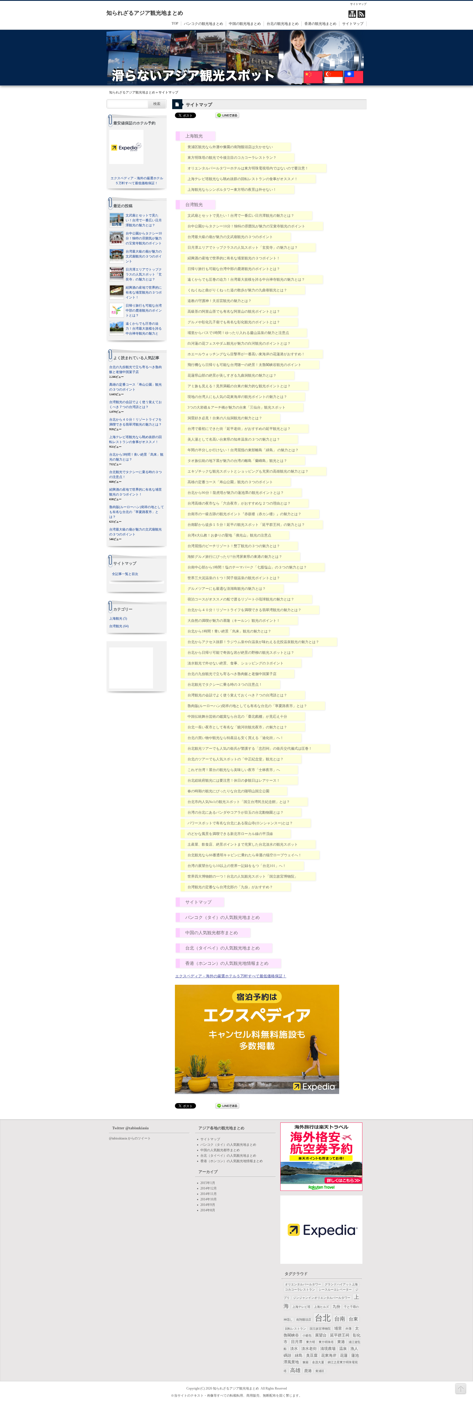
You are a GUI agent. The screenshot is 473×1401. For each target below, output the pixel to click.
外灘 (348, 1328)
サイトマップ (353, 24)
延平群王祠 (339, 1335)
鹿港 (308, 1371)
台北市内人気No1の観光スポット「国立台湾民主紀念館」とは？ (239, 802)
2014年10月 (208, 1199)
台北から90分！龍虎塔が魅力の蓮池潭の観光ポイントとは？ (236, 493)
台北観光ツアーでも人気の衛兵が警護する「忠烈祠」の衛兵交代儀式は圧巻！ (250, 748)
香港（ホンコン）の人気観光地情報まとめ (227, 963)
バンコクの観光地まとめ (203, 24)
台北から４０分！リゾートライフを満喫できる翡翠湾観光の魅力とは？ (244, 610)
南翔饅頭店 (303, 1319)
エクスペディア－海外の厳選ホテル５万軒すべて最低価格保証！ (230, 976)
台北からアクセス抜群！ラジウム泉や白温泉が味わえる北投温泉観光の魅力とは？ (253, 642)
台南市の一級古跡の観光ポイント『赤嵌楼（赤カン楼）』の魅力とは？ (244, 514)
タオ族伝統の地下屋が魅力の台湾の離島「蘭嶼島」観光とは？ (237, 461)
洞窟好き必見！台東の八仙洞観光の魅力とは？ (225, 418)
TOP (175, 23)
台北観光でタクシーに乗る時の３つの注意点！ (225, 684)
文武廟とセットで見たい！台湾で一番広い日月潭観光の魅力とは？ (241, 215)
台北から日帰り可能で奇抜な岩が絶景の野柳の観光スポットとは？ (241, 652)
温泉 (343, 1349)
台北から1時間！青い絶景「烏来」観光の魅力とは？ (229, 631)
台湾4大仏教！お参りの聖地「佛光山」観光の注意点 (229, 535)
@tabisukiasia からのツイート (130, 1138)
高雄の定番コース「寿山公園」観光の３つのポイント (230, 482)
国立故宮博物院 (320, 1328)
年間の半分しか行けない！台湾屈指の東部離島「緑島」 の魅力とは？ (243, 450)
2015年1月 (207, 1183)
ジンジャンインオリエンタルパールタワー (321, 1297)
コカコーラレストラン (300, 1289)
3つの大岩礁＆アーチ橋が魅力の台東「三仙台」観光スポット (236, 407)
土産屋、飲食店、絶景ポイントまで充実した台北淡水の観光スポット (243, 844)
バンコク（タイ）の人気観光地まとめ (222, 917)
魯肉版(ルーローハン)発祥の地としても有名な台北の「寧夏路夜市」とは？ (247, 706)
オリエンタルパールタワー (303, 1284)
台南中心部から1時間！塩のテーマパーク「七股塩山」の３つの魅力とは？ (247, 567)
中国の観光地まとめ (245, 24)
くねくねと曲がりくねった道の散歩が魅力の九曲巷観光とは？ (237, 290)
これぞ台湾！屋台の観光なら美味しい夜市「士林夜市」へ (234, 770)
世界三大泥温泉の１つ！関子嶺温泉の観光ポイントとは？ (234, 578)
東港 (341, 1342)
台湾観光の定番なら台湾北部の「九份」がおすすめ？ (230, 887)
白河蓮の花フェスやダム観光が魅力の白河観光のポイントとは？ (239, 343)
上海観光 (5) (118, 618)
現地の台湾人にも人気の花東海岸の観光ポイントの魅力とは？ (237, 397)
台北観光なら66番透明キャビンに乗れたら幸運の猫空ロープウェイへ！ (245, 855)
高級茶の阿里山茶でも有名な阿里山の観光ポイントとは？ (234, 311)
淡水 (294, 1349)
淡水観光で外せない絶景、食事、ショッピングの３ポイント (236, 663)
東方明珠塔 (326, 1342)
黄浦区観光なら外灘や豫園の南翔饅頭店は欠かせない (230, 147)
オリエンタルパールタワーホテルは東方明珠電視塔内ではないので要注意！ (248, 168)
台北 (323, 1318)
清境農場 (328, 1349)
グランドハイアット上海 (341, 1284)
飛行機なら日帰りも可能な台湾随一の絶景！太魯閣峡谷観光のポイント (244, 365)
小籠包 (307, 1335)
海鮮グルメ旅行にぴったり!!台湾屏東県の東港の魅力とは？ (235, 557)
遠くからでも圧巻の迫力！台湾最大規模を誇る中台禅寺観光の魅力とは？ (246, 279)
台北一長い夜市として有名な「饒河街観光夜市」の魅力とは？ (237, 727)
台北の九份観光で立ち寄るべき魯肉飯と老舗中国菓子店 (232, 674)
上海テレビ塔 (301, 1306)
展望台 (321, 1335)
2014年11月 (208, 1194)
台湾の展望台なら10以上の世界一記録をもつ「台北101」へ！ (237, 866)
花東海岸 (328, 1355)
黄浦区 (319, 1371)
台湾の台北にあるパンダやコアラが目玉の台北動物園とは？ (236, 812)
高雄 (295, 1370)
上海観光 (194, 136)
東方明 (310, 1342)
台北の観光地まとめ (283, 24)
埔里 (338, 1328)
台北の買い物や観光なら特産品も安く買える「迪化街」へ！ (236, 738)
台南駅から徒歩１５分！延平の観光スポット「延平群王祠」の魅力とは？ (246, 525)
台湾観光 (194, 204)
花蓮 (344, 1355)
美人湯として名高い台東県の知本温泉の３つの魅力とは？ (234, 439)
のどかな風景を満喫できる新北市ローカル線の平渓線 (230, 834)
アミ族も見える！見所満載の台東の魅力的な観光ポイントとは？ (239, 386)
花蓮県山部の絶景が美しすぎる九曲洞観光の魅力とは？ (232, 375)
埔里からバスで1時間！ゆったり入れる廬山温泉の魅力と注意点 (238, 333)
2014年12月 (208, 1188)
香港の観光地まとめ (320, 24)
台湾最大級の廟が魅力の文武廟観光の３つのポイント (230, 237)
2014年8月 (207, 1210)
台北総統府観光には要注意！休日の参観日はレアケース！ (234, 780)
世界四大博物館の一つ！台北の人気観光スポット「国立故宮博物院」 (243, 876)
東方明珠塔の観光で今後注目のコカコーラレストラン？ (232, 158)
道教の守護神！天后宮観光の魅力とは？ (220, 301)
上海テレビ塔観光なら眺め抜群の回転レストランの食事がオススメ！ (243, 179)
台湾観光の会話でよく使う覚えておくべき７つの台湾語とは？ (237, 695)
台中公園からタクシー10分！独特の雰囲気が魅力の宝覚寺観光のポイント (246, 226)
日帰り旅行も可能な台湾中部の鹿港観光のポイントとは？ (234, 269)
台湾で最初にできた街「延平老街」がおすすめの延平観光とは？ (239, 429)
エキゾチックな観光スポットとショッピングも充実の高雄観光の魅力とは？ (248, 471)
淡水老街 (309, 1349)
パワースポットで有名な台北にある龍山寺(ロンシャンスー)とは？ (240, 823)
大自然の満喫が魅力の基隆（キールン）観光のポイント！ (234, 621)
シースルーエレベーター (335, 1289)
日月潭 (296, 1342)
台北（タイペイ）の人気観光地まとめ (222, 948)
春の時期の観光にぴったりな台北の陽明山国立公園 (228, 791)
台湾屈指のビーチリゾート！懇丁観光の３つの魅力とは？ (234, 546)
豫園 (305, 1362)
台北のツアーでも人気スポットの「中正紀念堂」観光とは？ (236, 759)
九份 (336, 1307)
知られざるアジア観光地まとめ (144, 13)
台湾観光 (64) (119, 626)
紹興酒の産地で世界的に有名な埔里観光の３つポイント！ (234, 258)
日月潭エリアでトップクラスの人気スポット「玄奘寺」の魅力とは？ (243, 247)
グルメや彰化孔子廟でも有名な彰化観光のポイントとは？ (234, 322)
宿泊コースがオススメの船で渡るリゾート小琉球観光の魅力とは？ (241, 599)
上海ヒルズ (321, 1306)
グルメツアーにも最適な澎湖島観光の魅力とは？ (227, 589)
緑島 (298, 1355)
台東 (353, 1319)
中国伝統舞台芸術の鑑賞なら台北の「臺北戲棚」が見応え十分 (237, 716)
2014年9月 (207, 1205)
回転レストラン (295, 1328)
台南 (339, 1319)
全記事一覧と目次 (125, 574)
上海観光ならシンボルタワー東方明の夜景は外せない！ (232, 189)
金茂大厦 (318, 1362)
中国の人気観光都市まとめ (211, 932)
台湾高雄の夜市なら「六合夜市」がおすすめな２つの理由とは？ (239, 503)
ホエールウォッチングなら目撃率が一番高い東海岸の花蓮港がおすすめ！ (246, 354)
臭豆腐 (312, 1355)
